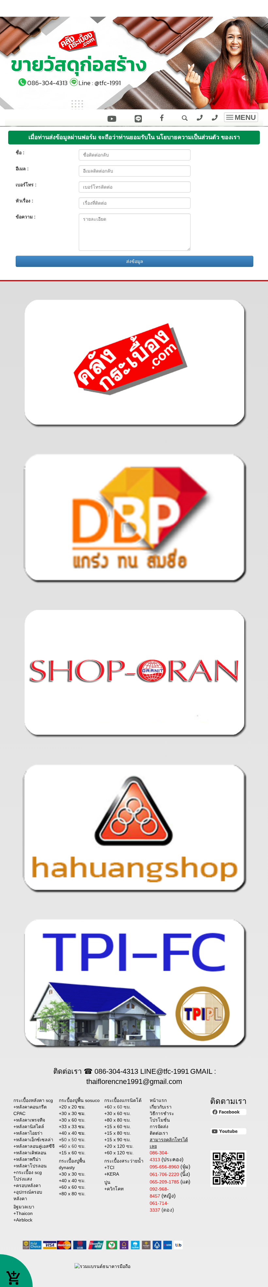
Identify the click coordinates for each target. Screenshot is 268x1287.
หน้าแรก (158, 1100)
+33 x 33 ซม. (72, 1126)
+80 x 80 (72, 1193)
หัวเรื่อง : (24, 200)
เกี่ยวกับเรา (161, 1107)
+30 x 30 (72, 1174)
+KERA (111, 1174)
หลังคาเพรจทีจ (30, 1120)
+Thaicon (23, 1213)
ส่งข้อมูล (134, 261)
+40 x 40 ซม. (72, 1133)
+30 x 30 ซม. (72, 1113)
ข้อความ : (26, 216)
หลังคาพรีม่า (28, 1159)
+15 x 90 (117, 1139)
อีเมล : (22, 168)
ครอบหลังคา (28, 1185)
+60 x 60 (72, 1187)
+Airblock (22, 1219)
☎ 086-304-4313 (111, 1071)
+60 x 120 (119, 1152)
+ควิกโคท (114, 1188)
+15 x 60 (72, 1152)
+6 (72, 1146)
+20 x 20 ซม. (72, 1107)
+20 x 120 (119, 1146)
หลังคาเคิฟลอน (31, 1152)
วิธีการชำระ (162, 1113)
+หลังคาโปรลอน (30, 1165)
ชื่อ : (20, 152)
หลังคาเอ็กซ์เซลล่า (34, 1139)
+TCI (109, 1167)
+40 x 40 (72, 1180)
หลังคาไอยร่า (29, 1133)
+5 (72, 1139)
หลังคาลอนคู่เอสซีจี (35, 1146)
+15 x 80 (117, 1133)
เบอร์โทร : (26, 184)
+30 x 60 (72, 1120)
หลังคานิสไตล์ (30, 1126)
